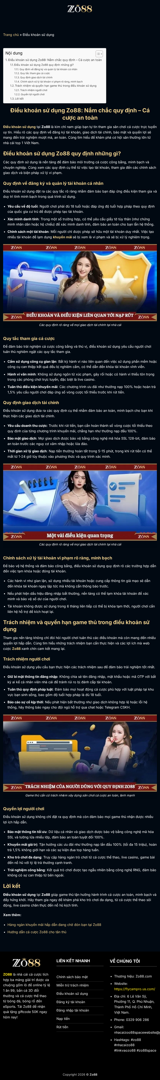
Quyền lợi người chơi (32, 94)
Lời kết (19, 98)
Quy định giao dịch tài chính (36, 77)
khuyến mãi (62, 237)
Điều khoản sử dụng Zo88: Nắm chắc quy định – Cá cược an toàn (55, 60)
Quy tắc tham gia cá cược (35, 73)
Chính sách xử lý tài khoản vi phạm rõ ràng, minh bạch (51, 81)
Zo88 (16, 648)
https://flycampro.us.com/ (134, 989)
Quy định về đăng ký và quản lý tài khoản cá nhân (48, 69)
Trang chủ (11, 35)
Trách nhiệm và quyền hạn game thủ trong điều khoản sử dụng (55, 85)
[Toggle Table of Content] (97, 53)
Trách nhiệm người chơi (33, 90)
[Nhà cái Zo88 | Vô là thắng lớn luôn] (80, 9)
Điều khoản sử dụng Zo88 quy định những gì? (44, 64)
